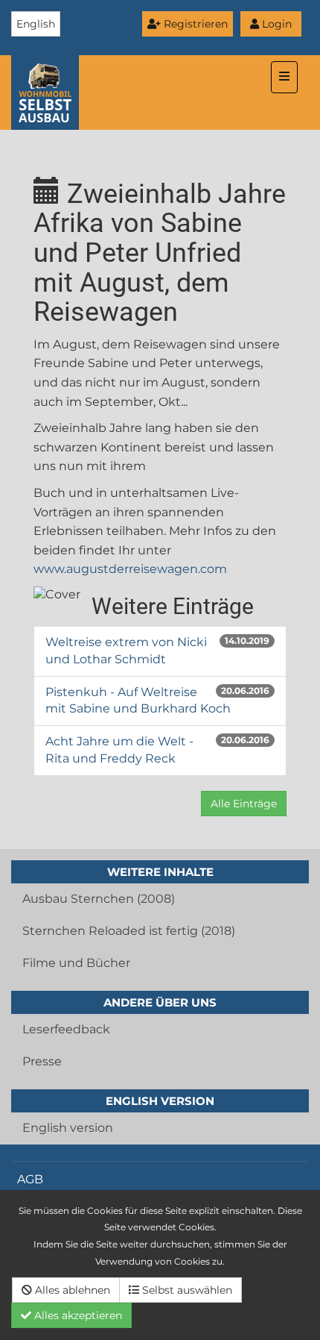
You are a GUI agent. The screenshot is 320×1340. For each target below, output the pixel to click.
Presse (42, 1061)
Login (275, 24)
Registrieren (194, 24)
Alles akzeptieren (76, 1315)
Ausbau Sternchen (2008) (98, 899)
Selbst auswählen (185, 1290)
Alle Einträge (244, 803)
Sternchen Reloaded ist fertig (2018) (128, 931)
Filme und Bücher (76, 963)
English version (67, 1128)
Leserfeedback (66, 1029)
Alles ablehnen (71, 1290)
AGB (30, 1179)
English (35, 24)
